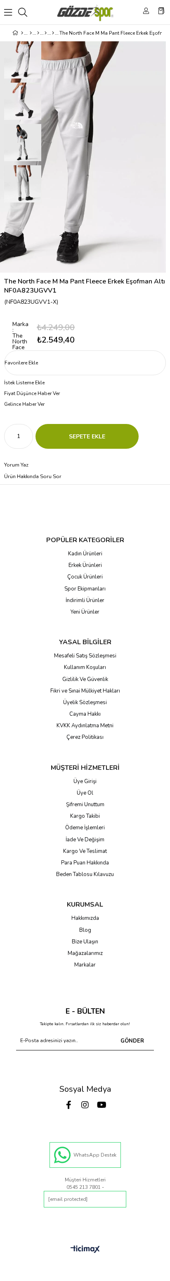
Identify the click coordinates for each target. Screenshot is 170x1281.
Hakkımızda (85, 918)
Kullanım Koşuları (85, 667)
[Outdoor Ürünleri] (46, 33)
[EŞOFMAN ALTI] (53, 33)
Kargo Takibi (85, 816)
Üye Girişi (85, 781)
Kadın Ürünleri (85, 553)
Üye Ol (85, 793)
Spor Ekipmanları (85, 589)
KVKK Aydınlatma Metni (85, 725)
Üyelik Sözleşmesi (85, 702)
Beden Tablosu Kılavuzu (85, 874)
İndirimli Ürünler (85, 600)
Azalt (10, 436)
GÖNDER (132, 1041)
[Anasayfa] (22, 33)
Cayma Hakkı (85, 714)
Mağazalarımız (85, 953)
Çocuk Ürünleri (85, 577)
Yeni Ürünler (85, 612)
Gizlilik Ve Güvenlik (85, 679)
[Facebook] (68, 1105)
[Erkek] (31, 33)
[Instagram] (85, 1105)
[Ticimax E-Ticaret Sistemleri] (85, 1249)
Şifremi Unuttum (85, 804)
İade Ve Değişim (85, 839)
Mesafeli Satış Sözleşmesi (85, 656)
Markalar (85, 965)
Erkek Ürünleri (85, 565)
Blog (85, 930)
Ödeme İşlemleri (85, 827)
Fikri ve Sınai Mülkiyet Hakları (85, 691)
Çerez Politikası (85, 737)
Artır (27, 436)
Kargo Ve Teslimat (85, 851)
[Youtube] (101, 1105)
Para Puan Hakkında (85, 863)
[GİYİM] (38, 33)
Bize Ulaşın (85, 941)
